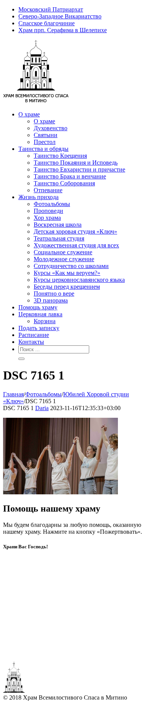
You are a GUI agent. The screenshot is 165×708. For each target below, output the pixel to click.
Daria (42, 408)
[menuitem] (90, 9)
